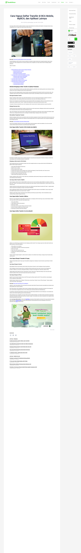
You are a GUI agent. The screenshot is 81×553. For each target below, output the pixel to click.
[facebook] (11, 335)
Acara (67, 2)
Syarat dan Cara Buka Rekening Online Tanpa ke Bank (22, 59)
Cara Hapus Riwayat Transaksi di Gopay (18, 81)
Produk (48, 2)
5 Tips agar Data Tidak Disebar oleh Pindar (18, 361)
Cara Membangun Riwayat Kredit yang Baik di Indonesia (21, 343)
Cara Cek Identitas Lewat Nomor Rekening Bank (21, 121)
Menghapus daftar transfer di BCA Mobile (20, 76)
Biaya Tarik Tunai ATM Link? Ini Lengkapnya (20, 283)
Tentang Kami (53, 2)
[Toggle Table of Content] (10, 67)
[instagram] (13, 335)
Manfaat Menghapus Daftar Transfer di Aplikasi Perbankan (21, 69)
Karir (58, 2)
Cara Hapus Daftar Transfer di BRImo (18, 78)
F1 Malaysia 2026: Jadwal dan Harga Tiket (18, 352)
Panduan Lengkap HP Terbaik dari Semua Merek (20, 358)
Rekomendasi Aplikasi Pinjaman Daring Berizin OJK (20, 364)
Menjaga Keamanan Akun (17, 72)
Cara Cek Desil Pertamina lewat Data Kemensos (20, 349)
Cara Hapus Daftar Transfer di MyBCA (19, 77)
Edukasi (62, 2)
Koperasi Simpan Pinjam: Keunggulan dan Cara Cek (20, 346)
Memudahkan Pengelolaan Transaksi (19, 73)
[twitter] (16, 335)
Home (39, 2)
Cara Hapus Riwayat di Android (18, 82)
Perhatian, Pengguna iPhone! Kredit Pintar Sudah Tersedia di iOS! (23, 367)
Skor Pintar (44, 2)
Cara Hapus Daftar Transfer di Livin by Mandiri (19, 80)
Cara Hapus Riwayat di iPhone (18, 84)
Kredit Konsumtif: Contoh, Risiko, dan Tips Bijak (19, 340)
